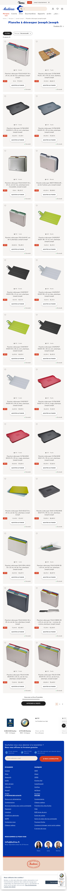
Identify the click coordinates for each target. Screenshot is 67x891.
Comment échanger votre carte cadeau (47, 825)
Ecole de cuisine (39, 815)
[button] (33, 33)
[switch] (61, 885)
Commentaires (10, 802)
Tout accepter (54, 882)
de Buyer (37, 790)
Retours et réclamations (13, 799)
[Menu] (64, 874)
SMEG (36, 777)
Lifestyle (8, 787)
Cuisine (7, 770)
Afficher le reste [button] (33, 703)
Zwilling (37, 787)
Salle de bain (9, 784)
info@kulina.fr (12, 842)
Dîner (6, 774)
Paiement (8, 809)
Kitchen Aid (38, 780)
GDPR (7, 818)
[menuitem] (6, 14)
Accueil (7, 790)
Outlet (7, 793)
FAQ (35, 809)
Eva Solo (37, 793)
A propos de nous (40, 828)
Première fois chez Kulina (42, 805)
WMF (36, 770)
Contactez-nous (10, 822)
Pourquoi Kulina (39, 822)
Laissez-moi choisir (10, 886)
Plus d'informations (31, 885)
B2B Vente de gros (40, 812)
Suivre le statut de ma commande (45, 818)
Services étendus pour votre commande (18, 805)
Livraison (8, 812)
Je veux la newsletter (51, 758)
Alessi (36, 774)
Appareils (8, 777)
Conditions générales (12, 815)
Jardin (7, 780)
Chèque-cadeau (10, 825)
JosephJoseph (38, 784)
